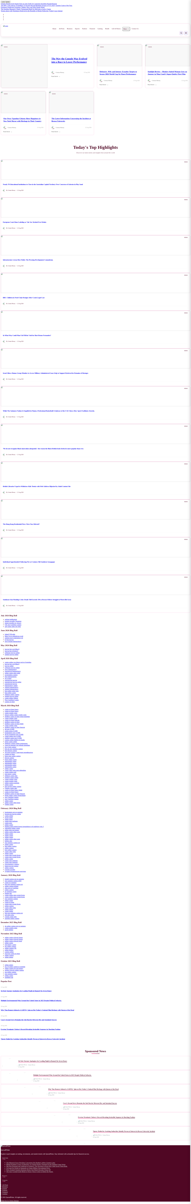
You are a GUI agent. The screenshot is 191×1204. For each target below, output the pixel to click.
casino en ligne (9, 902)
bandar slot (8, 893)
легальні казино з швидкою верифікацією (19, 752)
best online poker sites (12, 691)
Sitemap (16, 1201)
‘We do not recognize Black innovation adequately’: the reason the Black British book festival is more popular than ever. (43, 449)
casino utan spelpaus (11, 821)
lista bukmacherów (11, 676)
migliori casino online (11, 777)
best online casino (10, 693)
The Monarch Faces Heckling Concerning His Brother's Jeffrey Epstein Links (30, 1163)
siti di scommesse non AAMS (14, 734)
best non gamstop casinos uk (14, 884)
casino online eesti (10, 772)
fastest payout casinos (11, 866)
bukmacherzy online (11, 685)
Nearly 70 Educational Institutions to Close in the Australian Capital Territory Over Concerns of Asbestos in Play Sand (43, 184)
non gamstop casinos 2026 (13, 881)
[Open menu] (186, 33)
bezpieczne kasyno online (13, 814)
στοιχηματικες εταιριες (12, 864)
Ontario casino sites (11, 788)
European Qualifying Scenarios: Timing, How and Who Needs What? (23, 7)
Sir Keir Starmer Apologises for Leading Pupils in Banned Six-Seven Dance (26, 991)
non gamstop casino (11, 974)
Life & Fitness (116, 28)
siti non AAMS (9, 729)
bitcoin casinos (9, 758)
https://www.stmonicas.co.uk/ (14, 636)
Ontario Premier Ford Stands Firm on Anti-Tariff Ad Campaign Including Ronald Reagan (29, 4)
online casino (9, 768)
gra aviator (8, 678)
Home (54, 28)
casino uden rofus (10, 852)
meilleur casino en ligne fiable (14, 724)
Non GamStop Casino (12, 700)
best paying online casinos (13, 786)
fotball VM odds (10, 634)
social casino (9, 817)
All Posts (61, 28)
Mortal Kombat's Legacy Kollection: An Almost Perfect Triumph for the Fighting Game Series (35, 1164)
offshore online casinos (12, 694)
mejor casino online (11, 742)
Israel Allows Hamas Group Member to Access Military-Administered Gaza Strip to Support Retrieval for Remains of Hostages (45, 373)
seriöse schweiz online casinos (14, 970)
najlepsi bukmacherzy (11, 687)
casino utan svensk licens (12, 855)
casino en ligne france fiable (13, 790)
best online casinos (11, 846)
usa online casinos (10, 972)
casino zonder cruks (11, 713)
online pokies (9, 909)
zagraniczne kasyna (11, 680)
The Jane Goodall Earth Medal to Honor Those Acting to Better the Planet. (29, 1172)
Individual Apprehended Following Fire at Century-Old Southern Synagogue (29, 562)
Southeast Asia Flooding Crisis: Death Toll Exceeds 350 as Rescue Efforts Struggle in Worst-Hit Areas (37, 600)
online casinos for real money (14, 968)
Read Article (54, 76)
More (125, 29)
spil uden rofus (9, 915)
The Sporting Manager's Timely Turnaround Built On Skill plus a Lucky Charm (26, 9)
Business (69, 28)
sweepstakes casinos (11, 675)
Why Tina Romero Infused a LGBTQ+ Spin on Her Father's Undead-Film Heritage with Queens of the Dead (37, 1010)
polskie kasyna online (11, 696)
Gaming (100, 28)
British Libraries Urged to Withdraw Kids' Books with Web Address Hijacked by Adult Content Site (37, 486)
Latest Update (6, 2)
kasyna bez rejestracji (11, 651)
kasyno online (9, 666)
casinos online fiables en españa (15, 740)
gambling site (9, 977)
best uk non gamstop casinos (14, 749)
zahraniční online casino (12, 828)
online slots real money (12, 830)
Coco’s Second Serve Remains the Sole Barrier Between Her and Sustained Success (29, 1020)
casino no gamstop (10, 882)
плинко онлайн (10, 869)
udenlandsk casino (10, 761)
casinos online (9, 952)
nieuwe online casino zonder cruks (15, 715)
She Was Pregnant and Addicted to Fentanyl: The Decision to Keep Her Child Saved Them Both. (36, 1166)
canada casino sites (11, 917)
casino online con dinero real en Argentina (18, 662)
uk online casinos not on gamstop (15, 926)
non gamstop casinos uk (12, 843)
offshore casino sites (11, 776)
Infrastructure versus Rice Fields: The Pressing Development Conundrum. (28, 260)
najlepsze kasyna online (12, 653)
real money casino (10, 774)
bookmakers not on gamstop (13, 812)
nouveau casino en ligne (12, 953)
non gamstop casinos (11, 899)
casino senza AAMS (11, 731)
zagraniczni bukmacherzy (13, 671)
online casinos (9, 848)
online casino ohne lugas (12, 802)
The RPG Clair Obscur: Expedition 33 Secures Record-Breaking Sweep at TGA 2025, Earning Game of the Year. (36, 5)
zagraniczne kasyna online (13, 682)
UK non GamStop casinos (13, 625)
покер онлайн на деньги (13, 623)
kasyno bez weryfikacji (12, 649)
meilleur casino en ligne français (15, 727)
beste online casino (11, 759)
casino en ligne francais (12, 720)
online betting (9, 950)
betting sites (8, 841)
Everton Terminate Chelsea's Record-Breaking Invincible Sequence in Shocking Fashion (30, 1029)
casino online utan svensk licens (15, 895)
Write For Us (5, 1201)
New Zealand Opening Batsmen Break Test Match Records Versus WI (28, 1170)
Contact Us (135, 28)
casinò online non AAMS (13, 736)
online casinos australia (12, 783)
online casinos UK (10, 948)
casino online (9, 816)
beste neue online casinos (13, 756)
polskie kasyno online (11, 654)
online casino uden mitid (12, 673)
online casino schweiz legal (13, 941)
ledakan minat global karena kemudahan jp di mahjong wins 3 (24, 826)
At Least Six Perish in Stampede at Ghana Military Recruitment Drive (28, 1168)
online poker (9, 819)
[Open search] (181, 33)
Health (107, 28)
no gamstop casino (10, 891)
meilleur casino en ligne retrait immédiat (17, 716)
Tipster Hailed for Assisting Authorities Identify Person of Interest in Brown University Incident (33, 1039)
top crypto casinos (10, 747)
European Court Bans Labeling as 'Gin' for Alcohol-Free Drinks (24, 222)
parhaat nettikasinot (11, 619)
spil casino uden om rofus (13, 626)
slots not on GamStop (11, 888)
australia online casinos (12, 918)
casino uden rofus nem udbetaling (15, 770)
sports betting (9, 930)
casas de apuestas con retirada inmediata (17, 745)
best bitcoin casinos (11, 751)
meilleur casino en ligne (12, 722)
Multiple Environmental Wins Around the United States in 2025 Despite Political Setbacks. (31, 1000)
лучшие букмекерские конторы (15, 871)
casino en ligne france (11, 709)
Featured (92, 28)
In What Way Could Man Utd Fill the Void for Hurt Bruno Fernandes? (27, 335)
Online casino (9, 804)
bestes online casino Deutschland (15, 795)
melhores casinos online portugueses (16, 743)
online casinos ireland (11, 886)
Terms (11, 1201)
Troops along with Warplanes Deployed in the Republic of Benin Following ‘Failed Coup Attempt (31, 11)
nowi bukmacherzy (11, 669)
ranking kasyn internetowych (14, 638)
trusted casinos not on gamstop (14, 879)
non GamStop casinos (12, 797)
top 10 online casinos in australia (15, 967)
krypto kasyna (9, 640)
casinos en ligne (10, 702)
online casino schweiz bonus (14, 937)
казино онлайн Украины (13, 621)
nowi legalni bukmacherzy (13, 641)
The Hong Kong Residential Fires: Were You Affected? (21, 524)
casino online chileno (11, 698)
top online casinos (10, 946)
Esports (77, 28)
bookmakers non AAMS (12, 733)
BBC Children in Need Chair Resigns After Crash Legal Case (24, 298)
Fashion (84, 28)
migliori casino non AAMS (13, 738)
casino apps (8, 823)
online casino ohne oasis (12, 832)
